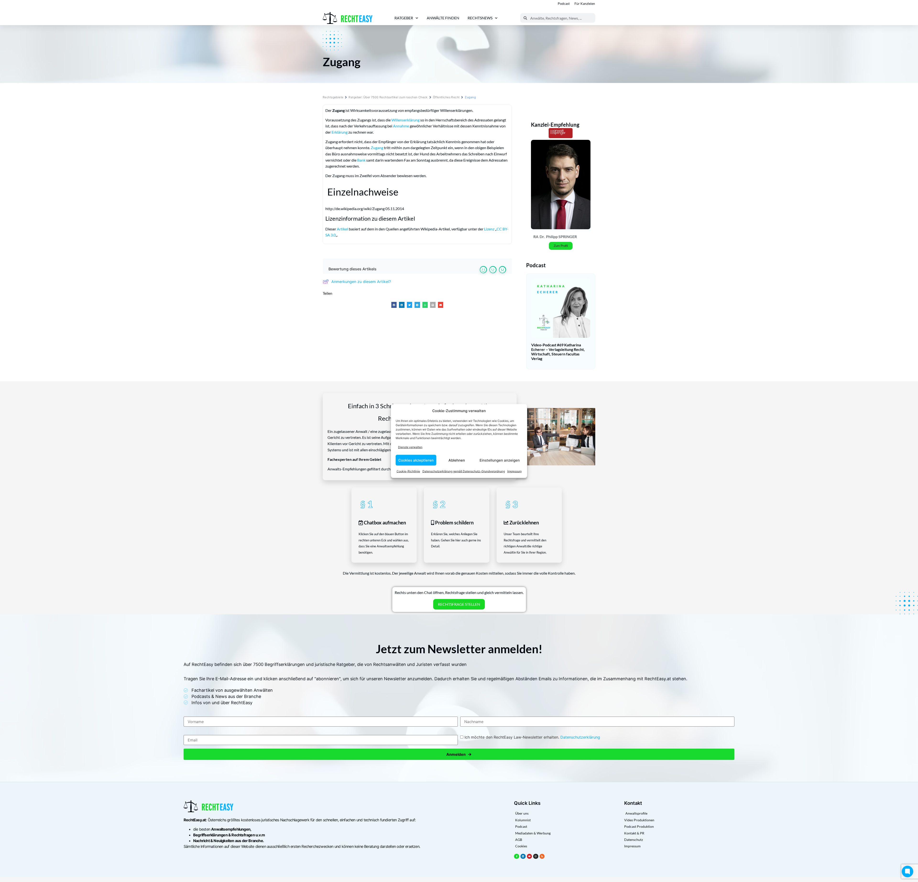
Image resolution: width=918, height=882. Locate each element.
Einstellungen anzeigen (500, 460)
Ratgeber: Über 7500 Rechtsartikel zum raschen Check (388, 97)
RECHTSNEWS (480, 18)
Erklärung (340, 132)
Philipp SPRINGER (561, 236)
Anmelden (459, 754)
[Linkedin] (523, 856)
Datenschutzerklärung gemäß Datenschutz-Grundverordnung (463, 471)
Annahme (401, 126)
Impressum (514, 471)
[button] (394, 305)
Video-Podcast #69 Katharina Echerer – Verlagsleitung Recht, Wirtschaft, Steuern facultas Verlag (558, 352)
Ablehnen (456, 460)
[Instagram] (535, 856)
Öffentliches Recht (446, 97)
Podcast (564, 3)
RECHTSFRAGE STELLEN (459, 604)
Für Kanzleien (584, 3)
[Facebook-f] (516, 856)
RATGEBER (403, 18)
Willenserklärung (405, 120)
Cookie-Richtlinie (408, 471)
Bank (361, 160)
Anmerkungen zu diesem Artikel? (361, 281)
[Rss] (542, 856)
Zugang (377, 147)
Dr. (542, 236)
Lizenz (489, 229)
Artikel (342, 229)
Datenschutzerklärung (580, 737)
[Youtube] (529, 856)
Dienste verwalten (410, 447)
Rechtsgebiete (333, 97)
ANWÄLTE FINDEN (443, 18)
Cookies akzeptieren (416, 460)
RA (535, 236)
